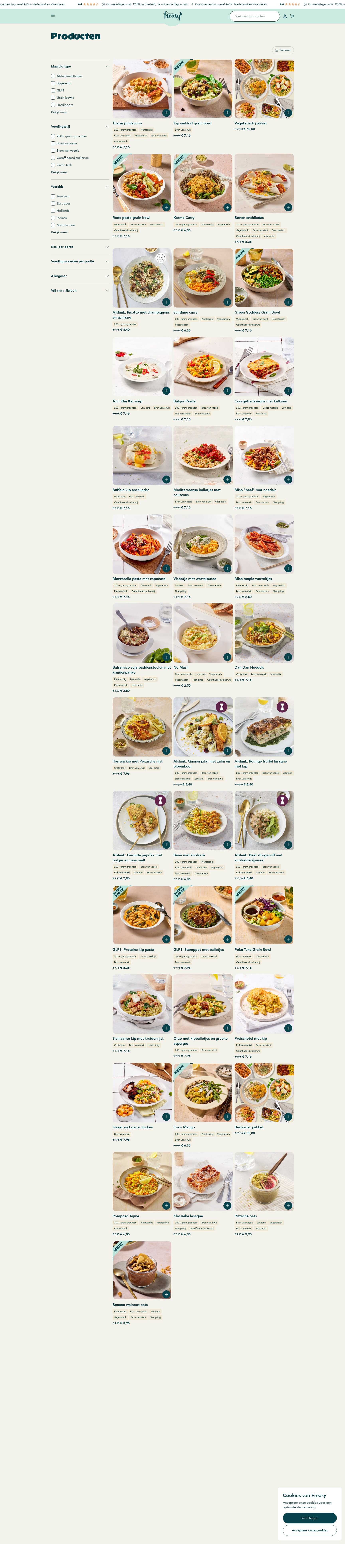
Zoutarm (179, 585)
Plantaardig (147, 129)
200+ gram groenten (125, 129)
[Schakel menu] (53, 15)
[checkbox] (53, 76)
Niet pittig (261, 413)
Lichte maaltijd (182, 413)
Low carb (145, 407)
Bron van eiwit (159, 135)
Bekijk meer (59, 112)
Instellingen (309, 1518)
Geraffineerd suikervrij (126, 230)
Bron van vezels (122, 135)
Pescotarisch (121, 141)
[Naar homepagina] (172, 16)
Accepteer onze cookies (310, 1530)
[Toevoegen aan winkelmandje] (166, 113)
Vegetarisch (141, 135)
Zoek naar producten (249, 16)
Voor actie (269, 236)
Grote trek (119, 496)
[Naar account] (285, 16)
